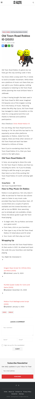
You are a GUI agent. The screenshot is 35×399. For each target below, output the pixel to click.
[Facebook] (16, 385)
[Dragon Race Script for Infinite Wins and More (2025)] (8, 262)
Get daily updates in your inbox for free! (16, 366)
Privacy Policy (27, 391)
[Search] (33, 2)
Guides (8, 32)
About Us (11, 391)
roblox (11, 312)
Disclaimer (14, 394)
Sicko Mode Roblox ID (21, 123)
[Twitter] (18, 385)
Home (4, 32)
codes (4, 312)
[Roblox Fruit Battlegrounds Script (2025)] (8, 296)
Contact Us (18, 391)
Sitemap (21, 394)
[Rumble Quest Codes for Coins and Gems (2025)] (8, 279)
